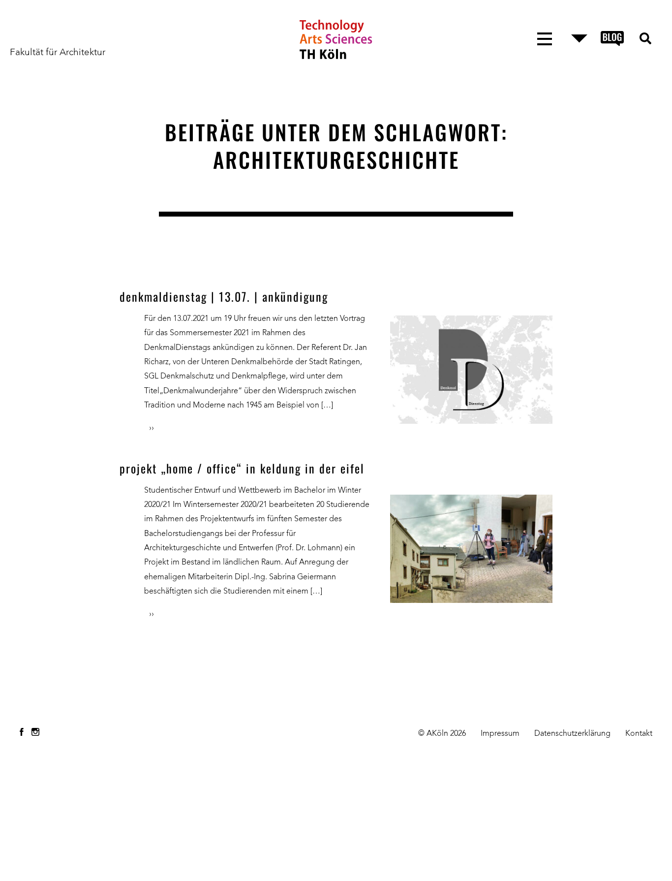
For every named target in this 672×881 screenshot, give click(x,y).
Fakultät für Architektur (57, 52)
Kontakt (638, 734)
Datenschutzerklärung (572, 734)
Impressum (500, 734)
